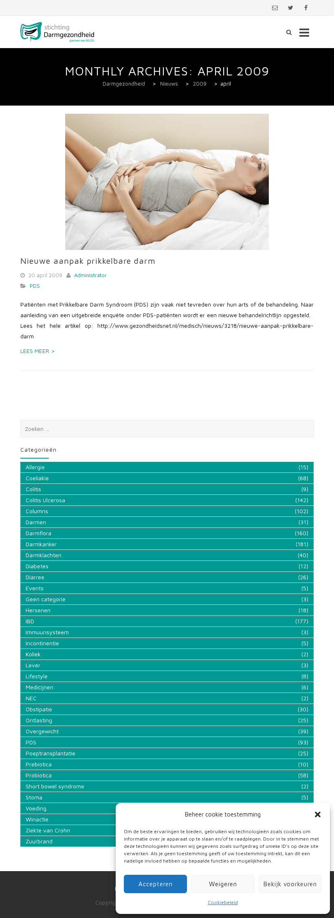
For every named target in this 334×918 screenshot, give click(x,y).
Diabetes (37, 566)
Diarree (35, 577)
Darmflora (38, 533)
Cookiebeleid (223, 902)
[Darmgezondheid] (57, 32)
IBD (30, 621)
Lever (33, 665)
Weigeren (223, 883)
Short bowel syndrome (55, 786)
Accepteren (155, 883)
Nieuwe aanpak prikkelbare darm (88, 260)
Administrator (90, 275)
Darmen (36, 522)
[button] (318, 814)
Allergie (35, 466)
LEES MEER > (37, 350)
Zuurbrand (39, 841)
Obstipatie (39, 709)
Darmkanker (41, 544)
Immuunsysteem (47, 632)
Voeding (36, 808)
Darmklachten (44, 555)
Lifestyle (37, 676)
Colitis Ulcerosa (45, 500)
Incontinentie (42, 643)
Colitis (33, 488)
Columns (37, 511)
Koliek (33, 654)
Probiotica (39, 775)
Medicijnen (39, 687)
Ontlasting (39, 720)
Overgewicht (42, 731)
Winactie (37, 819)
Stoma (34, 797)
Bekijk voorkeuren (290, 883)
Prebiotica (39, 764)
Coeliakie (37, 477)
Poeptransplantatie (50, 753)
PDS (35, 285)
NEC (31, 698)
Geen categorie (46, 599)
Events (35, 588)
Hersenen (38, 610)
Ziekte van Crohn (48, 830)
